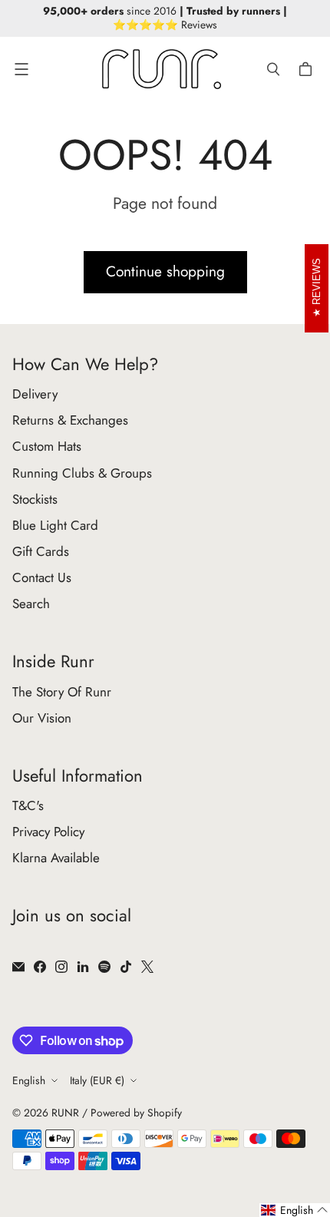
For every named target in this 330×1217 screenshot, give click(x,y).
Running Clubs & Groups (82, 473)
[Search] (273, 69)
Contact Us (41, 577)
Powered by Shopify (136, 1112)
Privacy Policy (48, 831)
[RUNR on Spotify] (104, 966)
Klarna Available (56, 857)
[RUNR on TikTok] (126, 966)
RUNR (65, 1112)
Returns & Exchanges (70, 420)
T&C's (28, 805)
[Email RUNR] (18, 966)
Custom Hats (46, 446)
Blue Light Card (55, 525)
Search (31, 603)
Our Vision (41, 718)
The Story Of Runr (61, 692)
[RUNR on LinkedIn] (83, 966)
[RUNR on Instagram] (61, 966)
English (28, 1080)
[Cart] (307, 69)
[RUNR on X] (147, 966)
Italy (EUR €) (97, 1080)
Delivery (35, 394)
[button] (294, 1210)
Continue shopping (165, 271)
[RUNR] (161, 69)
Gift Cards (40, 551)
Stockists (35, 499)
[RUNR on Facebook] (40, 966)
